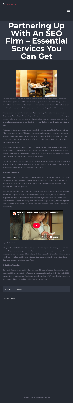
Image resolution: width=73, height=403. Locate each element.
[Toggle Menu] (68, 11)
